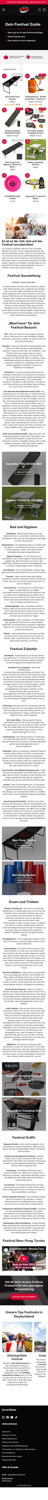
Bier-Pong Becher (36, 816)
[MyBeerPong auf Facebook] (7, 1417)
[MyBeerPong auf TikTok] (16, 1417)
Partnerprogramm (8, 1453)
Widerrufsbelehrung (9, 1439)
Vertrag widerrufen (9, 1460)
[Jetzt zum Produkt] (24, 468)
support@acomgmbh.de (16, 1475)
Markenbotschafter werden (12, 1456)
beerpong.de (6, 1481)
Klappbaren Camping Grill (14, 1025)
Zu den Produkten (24, 880)
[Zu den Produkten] (24, 843)
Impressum (6, 1432)
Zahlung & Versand (9, 1435)
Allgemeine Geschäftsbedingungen (15, 1446)
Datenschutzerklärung (10, 1442)
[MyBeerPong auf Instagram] (3, 1417)
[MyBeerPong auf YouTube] (12, 1417)
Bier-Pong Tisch (37, 801)
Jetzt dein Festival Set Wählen (24, 1297)
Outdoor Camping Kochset (21, 982)
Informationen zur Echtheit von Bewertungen (18, 1449)
